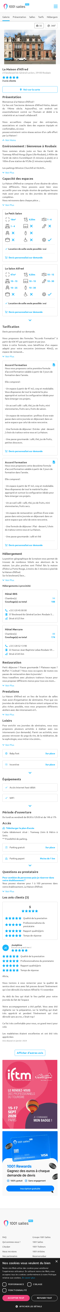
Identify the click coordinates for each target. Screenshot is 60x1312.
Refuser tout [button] (44, 1298)
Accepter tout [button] (16, 1298)
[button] (30, 1306)
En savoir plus (28, 1277)
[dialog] (30, 1285)
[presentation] (6, 47)
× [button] (56, 1261)
